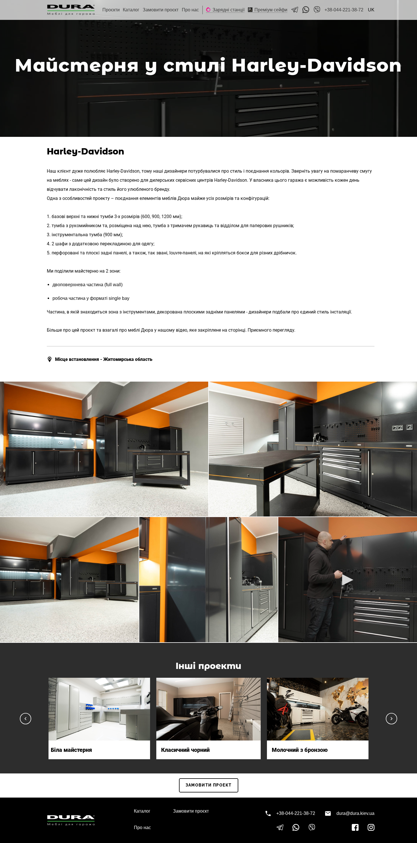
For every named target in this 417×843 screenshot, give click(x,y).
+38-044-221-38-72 (344, 10)
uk (371, 10)
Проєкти (111, 10)
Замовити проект (209, 785)
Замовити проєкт (160, 10)
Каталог (131, 10)
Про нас (190, 10)
